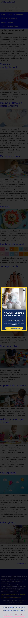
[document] (14, 309)
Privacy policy (19, 615)
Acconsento (8, 615)
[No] (25, 611)
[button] (24, 289)
